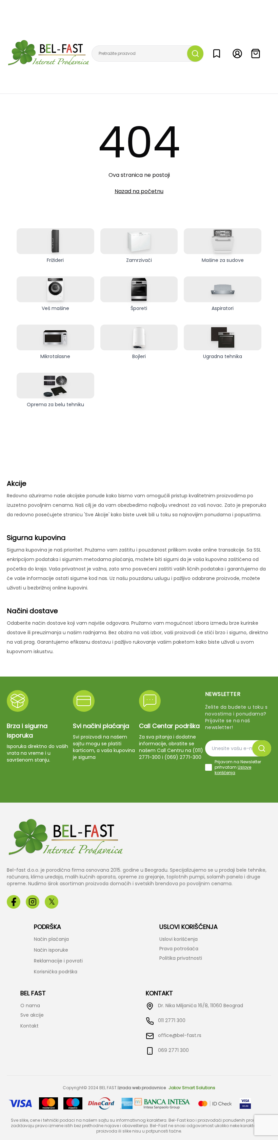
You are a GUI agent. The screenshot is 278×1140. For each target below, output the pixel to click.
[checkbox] (208, 767)
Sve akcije (32, 1015)
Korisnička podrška (55, 971)
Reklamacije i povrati (58, 960)
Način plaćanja (51, 939)
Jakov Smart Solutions (191, 1088)
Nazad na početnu (139, 191)
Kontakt (29, 1025)
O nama (30, 1005)
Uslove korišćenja (233, 769)
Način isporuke (51, 950)
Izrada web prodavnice (142, 1088)
